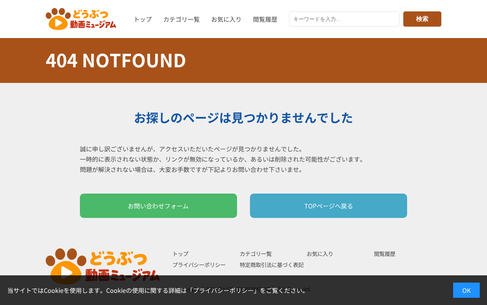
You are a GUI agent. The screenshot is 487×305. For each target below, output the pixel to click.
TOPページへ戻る (328, 205)
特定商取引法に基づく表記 (272, 264)
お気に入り (226, 19)
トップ (143, 19)
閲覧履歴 (265, 19)
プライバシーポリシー (199, 264)
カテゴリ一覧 (181, 19)
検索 (422, 19)
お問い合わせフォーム (158, 205)
